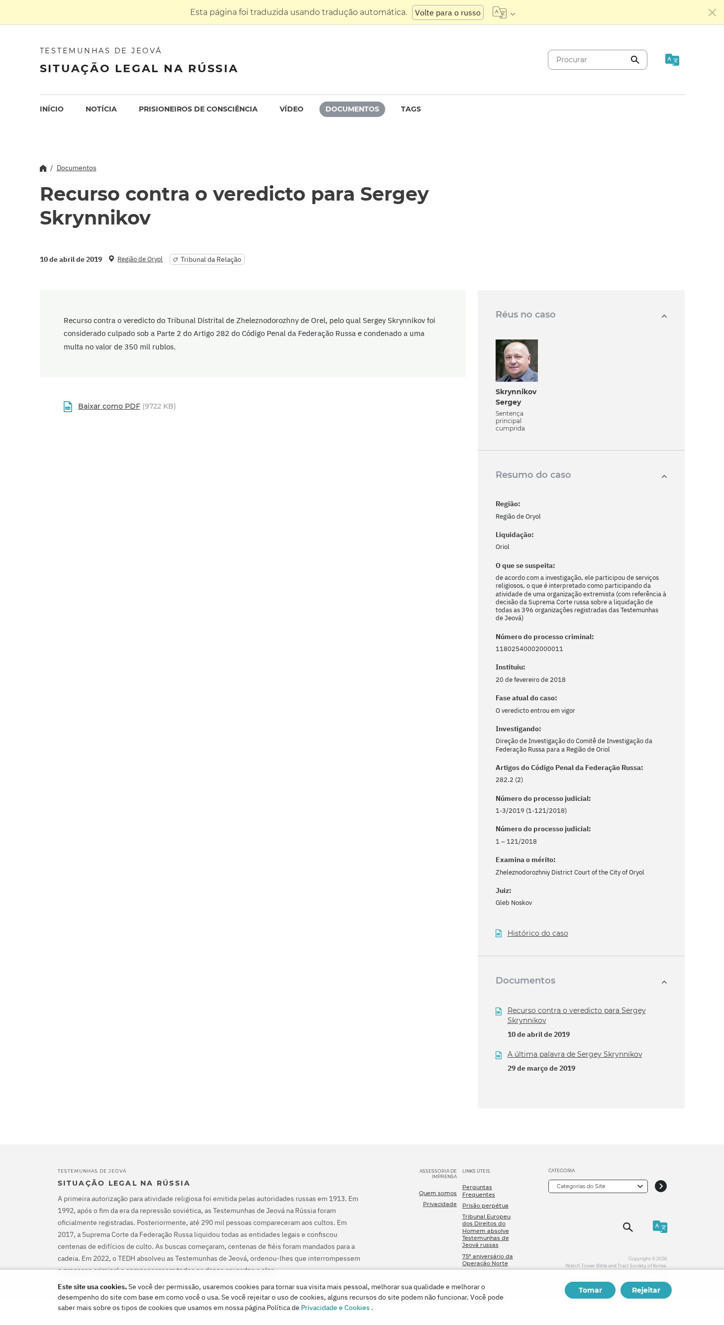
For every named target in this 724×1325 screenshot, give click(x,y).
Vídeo (292, 109)
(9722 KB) (127, 406)
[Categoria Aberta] (661, 1186)
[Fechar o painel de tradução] (713, 12)
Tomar (590, 1290)
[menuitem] (52, 109)
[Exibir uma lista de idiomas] (503, 12)
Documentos (352, 109)
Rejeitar (646, 1290)
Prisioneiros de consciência (198, 109)
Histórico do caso (538, 933)
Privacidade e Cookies (335, 1307)
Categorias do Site (581, 1186)
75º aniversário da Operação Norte (487, 1260)
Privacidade (440, 1204)
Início (52, 109)
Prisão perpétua (485, 1205)
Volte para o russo (448, 12)
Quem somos (438, 1193)
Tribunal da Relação (211, 259)
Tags (411, 109)
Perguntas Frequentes (478, 1191)
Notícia (101, 109)
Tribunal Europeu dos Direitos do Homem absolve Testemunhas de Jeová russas (486, 1230)
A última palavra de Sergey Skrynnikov (575, 1054)
